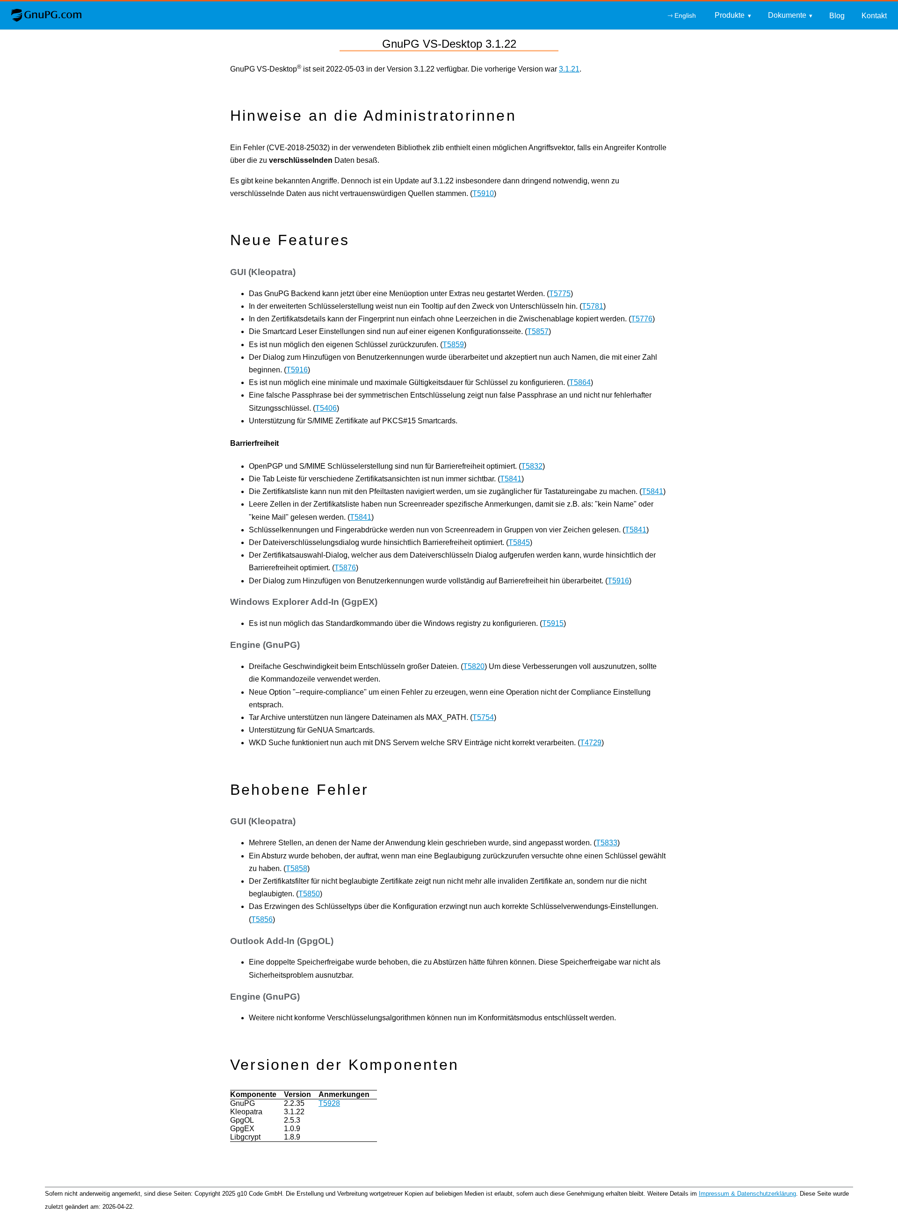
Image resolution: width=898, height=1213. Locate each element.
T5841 (510, 479)
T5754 (483, 717)
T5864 (580, 382)
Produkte (730, 15)
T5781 (592, 306)
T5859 (453, 345)
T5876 (345, 568)
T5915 (553, 623)
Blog (837, 16)
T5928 (329, 1103)
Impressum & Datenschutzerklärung (747, 1193)
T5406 (326, 408)
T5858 (296, 868)
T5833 (606, 843)
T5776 (641, 319)
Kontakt (874, 16)
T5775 (560, 294)
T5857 (538, 331)
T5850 (309, 894)
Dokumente (787, 15)
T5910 (483, 193)
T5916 (297, 370)
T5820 (474, 666)
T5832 (532, 466)
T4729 (590, 743)
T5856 (262, 919)
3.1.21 (569, 69)
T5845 (519, 542)
